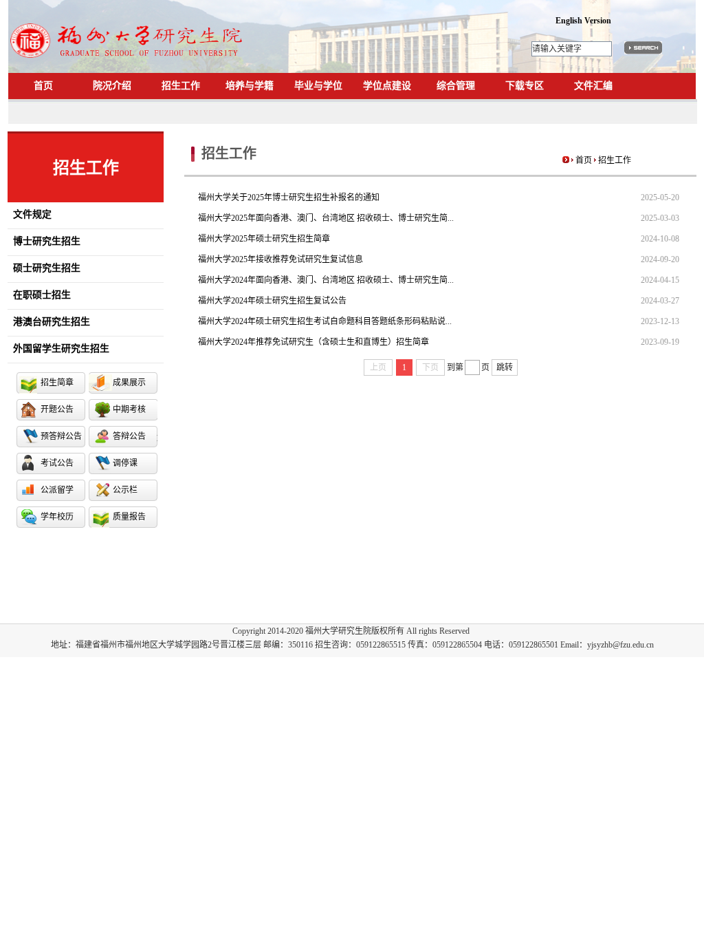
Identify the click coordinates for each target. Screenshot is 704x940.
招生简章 (57, 382)
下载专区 (524, 86)
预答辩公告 (61, 436)
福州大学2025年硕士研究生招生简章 (264, 239)
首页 (43, 86)
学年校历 (57, 517)
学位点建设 (387, 86)
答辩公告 (129, 436)
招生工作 (181, 86)
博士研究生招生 (44, 241)
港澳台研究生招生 (49, 322)
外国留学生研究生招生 (58, 348)
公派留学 (57, 490)
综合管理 (456, 86)
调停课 (125, 463)
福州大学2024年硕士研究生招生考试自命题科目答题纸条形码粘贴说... (325, 321)
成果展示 (129, 382)
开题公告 (57, 409)
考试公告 (57, 463)
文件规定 (30, 214)
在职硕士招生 (39, 295)
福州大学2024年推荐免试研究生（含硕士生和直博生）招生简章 (313, 342)
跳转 (504, 367)
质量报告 (129, 517)
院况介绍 (112, 86)
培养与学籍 (250, 86)
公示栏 (125, 490)
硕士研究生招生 (44, 268)
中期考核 (129, 409)
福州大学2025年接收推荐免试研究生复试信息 (280, 259)
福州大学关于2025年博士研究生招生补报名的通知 (289, 197)
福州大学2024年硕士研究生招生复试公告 (272, 301)
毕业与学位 (318, 86)
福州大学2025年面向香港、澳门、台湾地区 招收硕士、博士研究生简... (326, 218)
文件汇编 (593, 86)
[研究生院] (128, 60)
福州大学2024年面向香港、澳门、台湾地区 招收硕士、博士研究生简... (326, 280)
